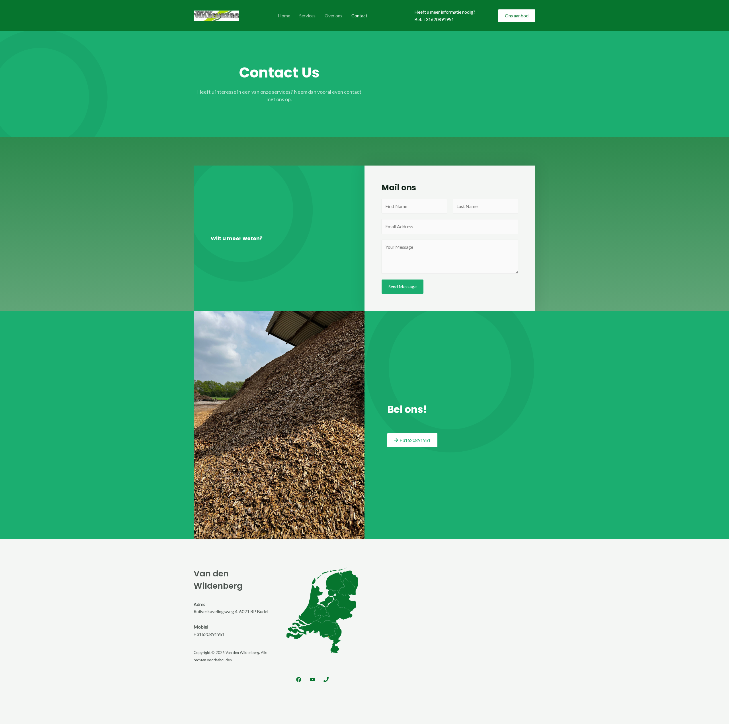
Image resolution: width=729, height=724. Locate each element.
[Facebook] (298, 679)
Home (284, 15)
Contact (359, 15)
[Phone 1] (326, 679)
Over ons (333, 15)
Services (307, 15)
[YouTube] (312, 679)
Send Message (402, 286)
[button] (516, 15)
